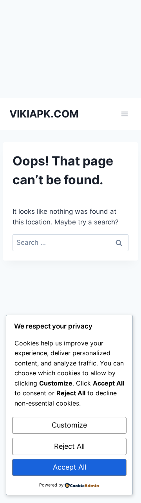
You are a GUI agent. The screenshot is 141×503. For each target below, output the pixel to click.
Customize (69, 425)
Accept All (69, 467)
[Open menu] (124, 114)
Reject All (69, 446)
